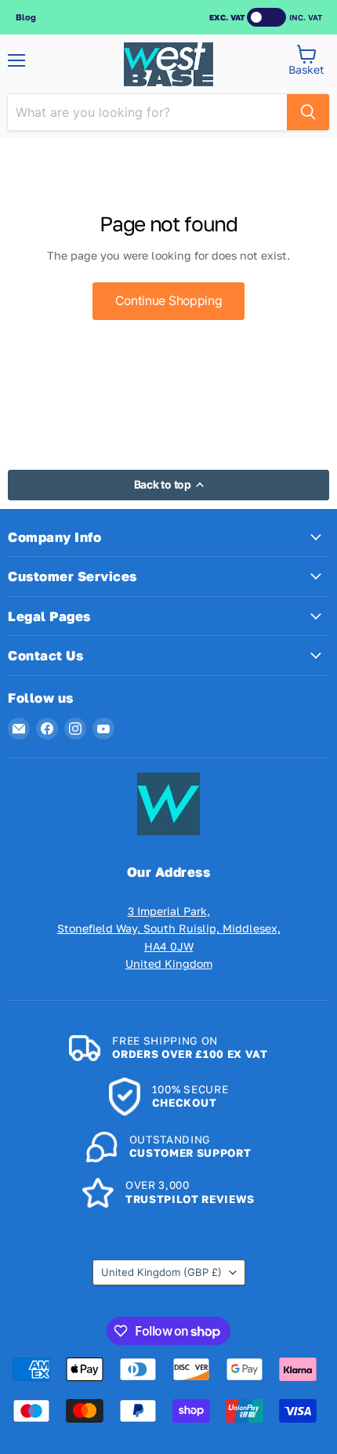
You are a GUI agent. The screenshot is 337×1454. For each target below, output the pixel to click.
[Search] (308, 112)
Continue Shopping (169, 300)
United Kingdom (161, 1272)
